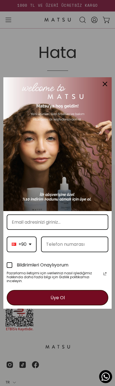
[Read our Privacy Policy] (105, 273)
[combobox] (22, 244)
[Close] (105, 84)
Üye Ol (58, 297)
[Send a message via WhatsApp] (105, 376)
